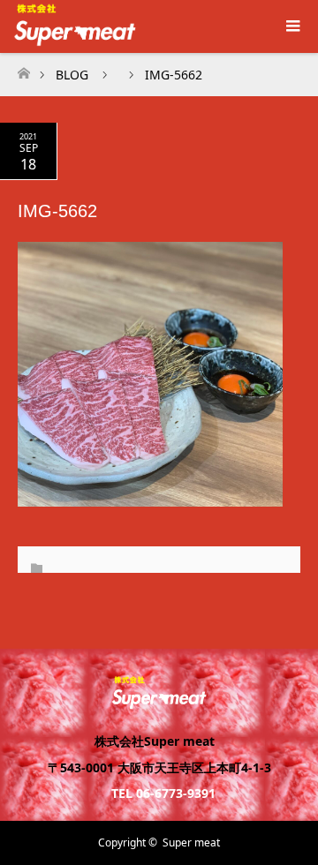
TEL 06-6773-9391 (163, 793)
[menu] (291, 26)
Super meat (191, 842)
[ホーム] (23, 68)
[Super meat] (159, 701)
